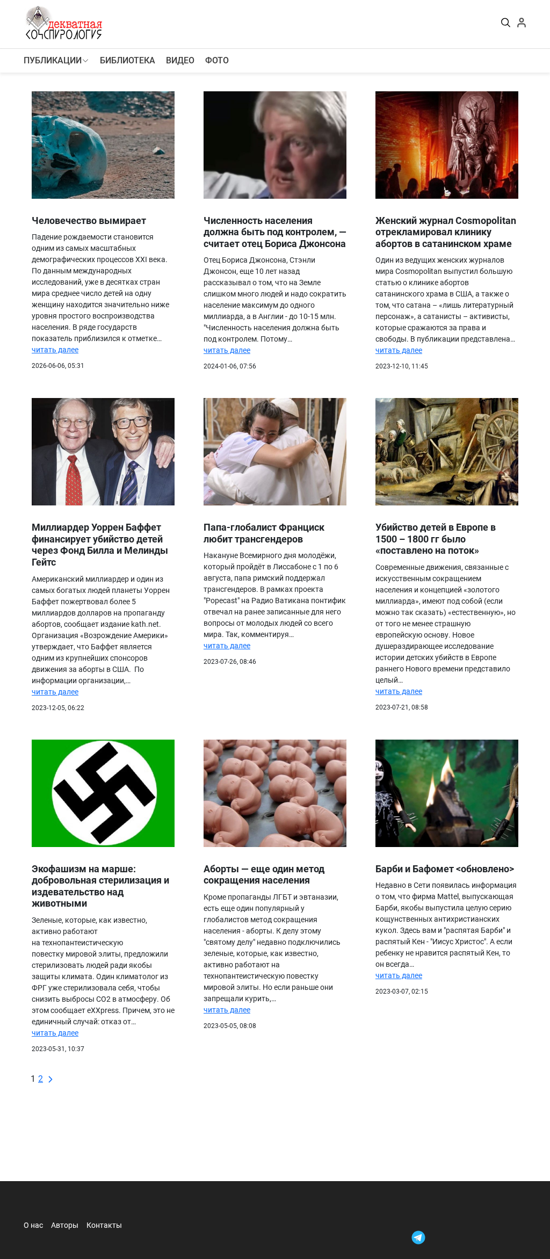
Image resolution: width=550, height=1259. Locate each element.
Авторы (64, 1225)
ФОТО (217, 60)
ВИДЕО (180, 60)
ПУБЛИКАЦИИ (53, 60)
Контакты (104, 1225)
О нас (33, 1225)
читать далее (55, 349)
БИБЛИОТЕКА (127, 60)
